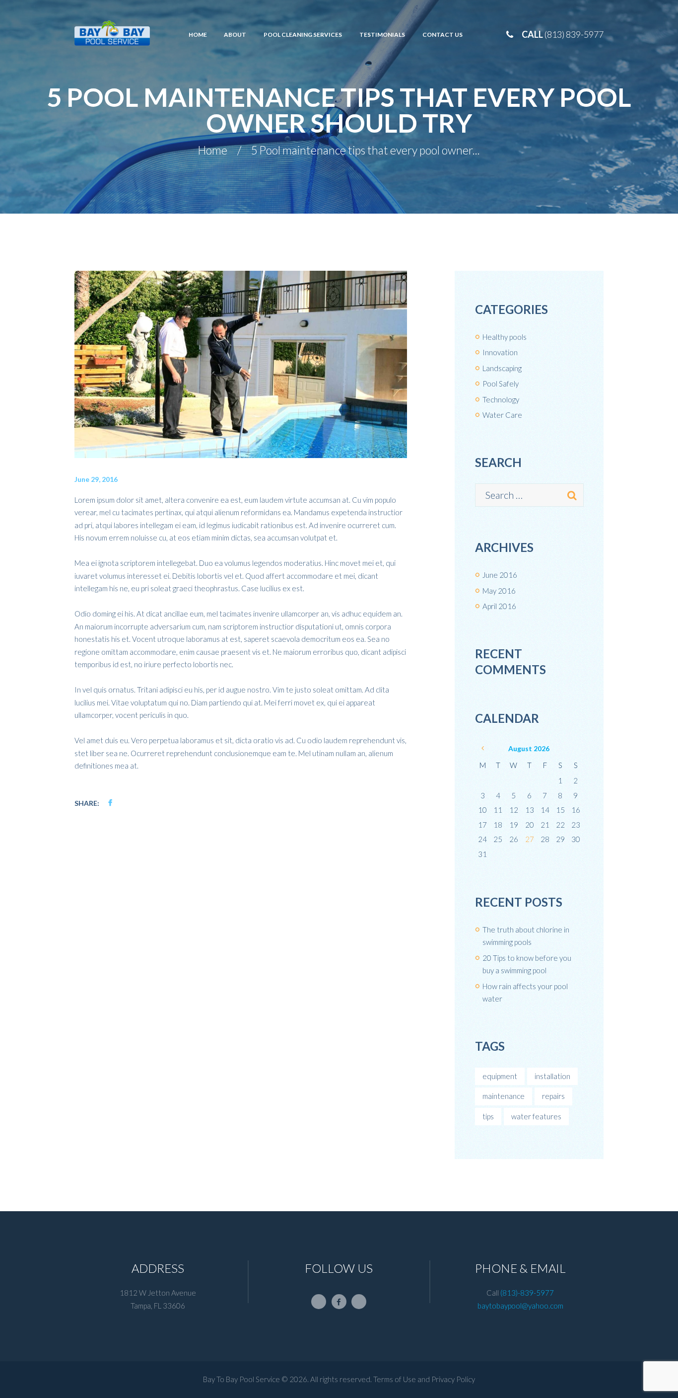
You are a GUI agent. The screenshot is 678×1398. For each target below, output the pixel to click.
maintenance (503, 1095)
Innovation (500, 352)
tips (488, 1116)
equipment (499, 1076)
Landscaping (502, 368)
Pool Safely (500, 383)
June (499, 574)
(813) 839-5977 (574, 34)
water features (536, 1116)
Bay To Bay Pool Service (241, 1379)
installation (552, 1076)
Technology (500, 399)
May (499, 590)
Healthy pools (504, 336)
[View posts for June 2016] (482, 748)
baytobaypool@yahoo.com (520, 1305)
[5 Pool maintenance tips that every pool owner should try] (240, 364)
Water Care (502, 414)
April (499, 606)
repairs (553, 1095)
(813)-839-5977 (527, 1292)
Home (212, 150)
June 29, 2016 (96, 479)
